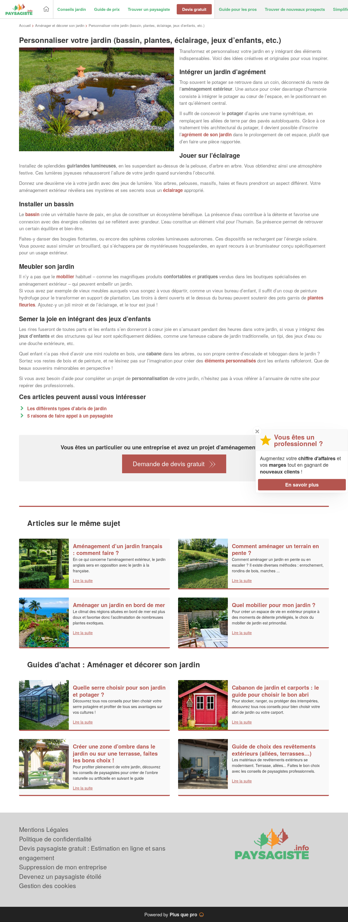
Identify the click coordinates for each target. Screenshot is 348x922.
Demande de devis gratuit (168, 463)
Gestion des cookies (47, 885)
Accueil (25, 25)
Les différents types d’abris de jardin (67, 408)
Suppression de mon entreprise (63, 866)
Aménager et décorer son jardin (59, 25)
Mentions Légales (44, 829)
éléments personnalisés (230, 360)
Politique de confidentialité (55, 838)
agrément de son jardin (207, 134)
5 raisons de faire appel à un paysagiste (70, 415)
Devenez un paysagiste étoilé (60, 876)
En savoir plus (302, 484)
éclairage (173, 190)
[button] (71, 9)
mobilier (65, 276)
